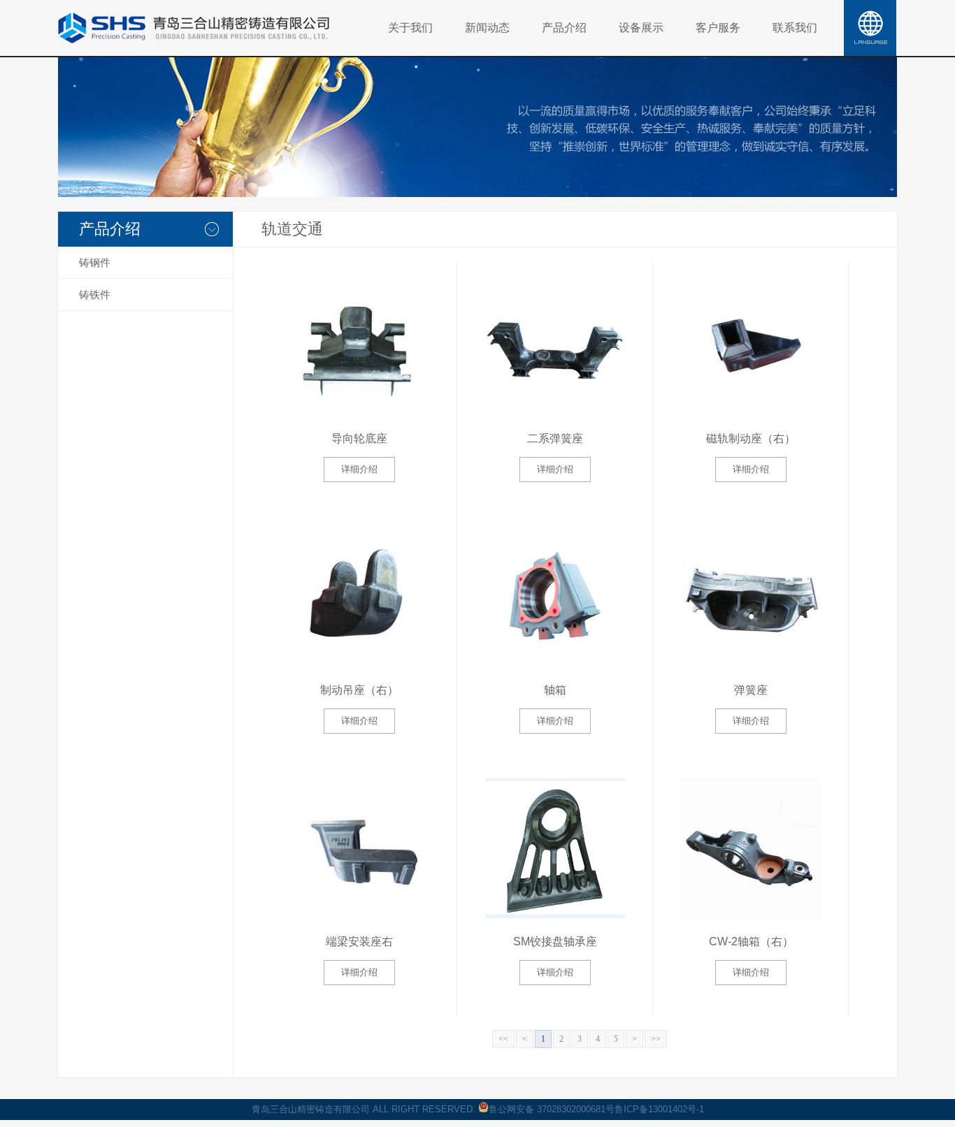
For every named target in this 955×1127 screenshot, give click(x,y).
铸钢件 (94, 262)
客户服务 (718, 28)
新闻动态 (487, 28)
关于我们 (410, 28)
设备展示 (641, 28)
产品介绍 (564, 28)
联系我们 (795, 28)
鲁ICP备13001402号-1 (659, 1109)
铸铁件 (94, 294)
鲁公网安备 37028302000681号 (552, 1109)
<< (503, 1039)
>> (656, 1039)
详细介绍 (359, 469)
